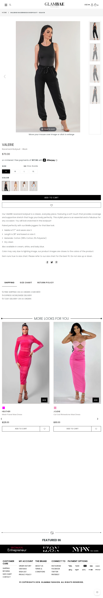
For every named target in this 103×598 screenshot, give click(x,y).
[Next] (45, 364)
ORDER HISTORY (25, 566)
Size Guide (32, 166)
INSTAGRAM (56, 566)
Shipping (9, 282)
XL (33, 171)
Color (5, 177)
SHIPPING (6, 568)
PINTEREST (55, 574)
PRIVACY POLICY (25, 574)
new (44, 400)
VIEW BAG (23, 569)
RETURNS (6, 571)
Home (4, 12)
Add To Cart (21, 428)
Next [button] (98, 419)
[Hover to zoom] (51, 76)
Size (20, 166)
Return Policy (45, 282)
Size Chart (26, 282)
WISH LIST (23, 572)
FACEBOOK (56, 569)
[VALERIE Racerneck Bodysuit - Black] (95, 31)
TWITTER (55, 572)
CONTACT (7, 577)
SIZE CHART (7, 574)
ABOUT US (39, 566)
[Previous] (6, 364)
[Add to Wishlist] (51, 205)
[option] (75, 376)
